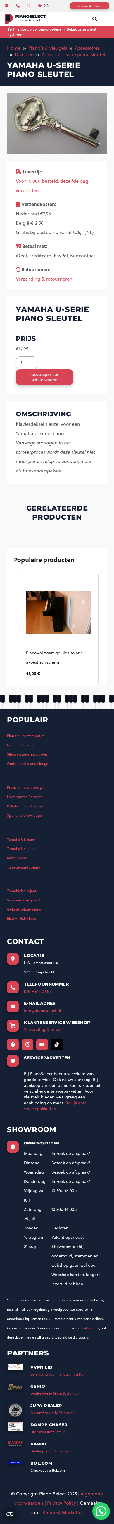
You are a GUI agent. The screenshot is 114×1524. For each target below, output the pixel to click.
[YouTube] (42, 1044)
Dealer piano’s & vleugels (50, 1451)
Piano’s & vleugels (47, 48)
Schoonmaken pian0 (23, 900)
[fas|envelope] (7, 5)
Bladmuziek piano (21, 918)
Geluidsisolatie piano (24, 909)
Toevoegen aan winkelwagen (45, 377)
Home (13, 48)
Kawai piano (17, 857)
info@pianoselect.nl (42, 1010)
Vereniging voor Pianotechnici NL (56, 1374)
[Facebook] (13, 1044)
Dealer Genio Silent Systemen (54, 1393)
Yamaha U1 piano (21, 839)
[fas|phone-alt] (18, 5)
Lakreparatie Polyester (25, 796)
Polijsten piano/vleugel (25, 806)
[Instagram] (27, 1044)
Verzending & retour (43, 1029)
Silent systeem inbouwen (27, 754)
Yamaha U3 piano (21, 848)
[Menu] (106, 19)
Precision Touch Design (25, 787)
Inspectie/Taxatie (20, 744)
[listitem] (59, 629)
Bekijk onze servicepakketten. (55, 1106)
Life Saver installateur (47, 1431)
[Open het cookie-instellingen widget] (10, 1514)
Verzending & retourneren (44, 279)
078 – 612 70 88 (38, 991)
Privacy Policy (61, 1503)
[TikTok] (57, 1044)
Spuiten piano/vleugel (25, 815)
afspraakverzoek (87, 1328)
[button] (13, 628)
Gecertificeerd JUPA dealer (52, 1412)
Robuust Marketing (63, 1512)
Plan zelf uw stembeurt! (26, 735)
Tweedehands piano (23, 867)
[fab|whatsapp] (29, 5)
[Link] (25, 19)
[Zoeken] (94, 19)
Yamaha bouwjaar (21, 890)
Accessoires (87, 48)
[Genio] (18, 1389)
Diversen (24, 54)
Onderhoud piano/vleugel (28, 763)
